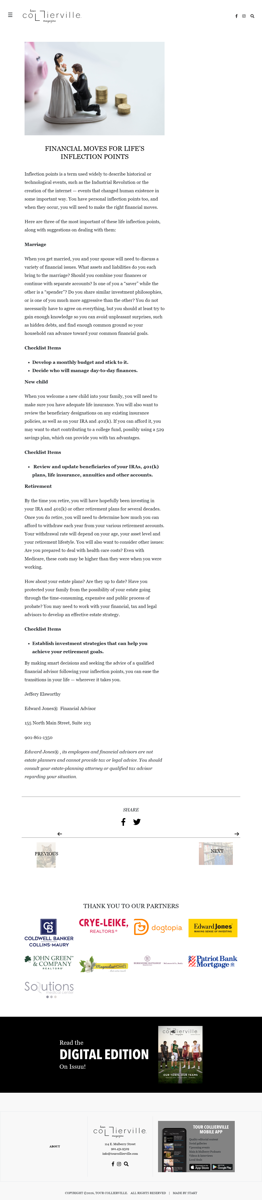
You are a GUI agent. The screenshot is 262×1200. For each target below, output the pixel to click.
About (54, 1146)
